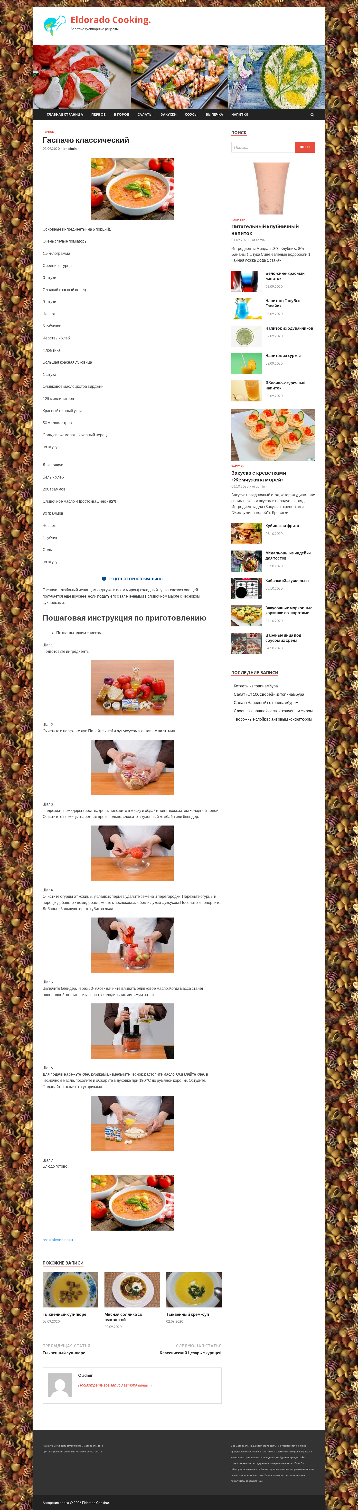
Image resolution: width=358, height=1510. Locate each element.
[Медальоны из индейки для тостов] (246, 570)
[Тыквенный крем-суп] (194, 1308)
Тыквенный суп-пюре (64, 1314)
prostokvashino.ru (58, 1239)
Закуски (169, 114)
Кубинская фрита (282, 525)
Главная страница (65, 114)
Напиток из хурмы (283, 355)
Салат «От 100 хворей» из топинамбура (269, 694)
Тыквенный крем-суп (187, 1314)
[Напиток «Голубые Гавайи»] (246, 318)
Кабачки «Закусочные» (287, 580)
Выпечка (214, 114)
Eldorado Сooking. (111, 20)
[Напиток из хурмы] (246, 372)
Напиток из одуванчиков (289, 328)
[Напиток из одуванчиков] (246, 345)
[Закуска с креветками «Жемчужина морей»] (273, 461)
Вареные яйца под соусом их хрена (283, 638)
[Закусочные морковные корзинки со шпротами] (246, 624)
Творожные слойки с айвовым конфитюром (273, 719)
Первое (98, 114)
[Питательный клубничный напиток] (273, 215)
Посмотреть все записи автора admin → (115, 1385)
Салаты (144, 114)
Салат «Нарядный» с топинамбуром (266, 702)
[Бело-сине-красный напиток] (246, 290)
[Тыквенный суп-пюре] (70, 1308)
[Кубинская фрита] (246, 542)
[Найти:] (273, 147)
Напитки (239, 114)
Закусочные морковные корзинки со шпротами (288, 610)
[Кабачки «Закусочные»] (246, 597)
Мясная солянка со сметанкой (123, 1317)
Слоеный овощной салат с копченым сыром (273, 710)
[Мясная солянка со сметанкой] (132, 1308)
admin (72, 149)
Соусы (191, 114)
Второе (121, 114)
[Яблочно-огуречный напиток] (246, 400)
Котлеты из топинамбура (256, 686)
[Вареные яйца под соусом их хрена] (246, 652)
